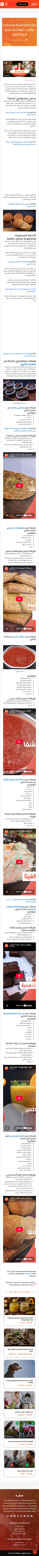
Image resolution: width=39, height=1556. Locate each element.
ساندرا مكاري (28, 364)
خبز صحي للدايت (18, 407)
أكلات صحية (21, 1282)
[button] (6, 4)
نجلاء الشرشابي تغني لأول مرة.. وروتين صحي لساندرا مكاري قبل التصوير (20, 429)
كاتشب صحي (19, 636)
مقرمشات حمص (17, 528)
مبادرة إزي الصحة (14, 1284)
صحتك (20, 40)
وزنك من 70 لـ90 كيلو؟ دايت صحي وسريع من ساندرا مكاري (19, 354)
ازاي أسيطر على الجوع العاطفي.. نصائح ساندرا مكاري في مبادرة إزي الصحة (21, 143)
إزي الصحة (13, 1282)
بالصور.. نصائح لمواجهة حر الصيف (25, 1471)
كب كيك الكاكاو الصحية (14, 1013)
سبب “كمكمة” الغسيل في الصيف (24, 1412)
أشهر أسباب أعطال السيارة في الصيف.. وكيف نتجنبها (20, 1441)
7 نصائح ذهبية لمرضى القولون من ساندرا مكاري (22, 205)
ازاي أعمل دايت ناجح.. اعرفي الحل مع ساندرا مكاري (21, 113)
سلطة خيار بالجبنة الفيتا (14, 779)
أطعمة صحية (30, 1282)
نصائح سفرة (15, 40)
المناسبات (30, 1354)
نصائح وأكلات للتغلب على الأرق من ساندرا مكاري (21, 262)
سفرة (30, 1273)
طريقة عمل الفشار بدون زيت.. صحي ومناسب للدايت (21, 900)
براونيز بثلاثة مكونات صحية (21, 908)
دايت (24, 40)
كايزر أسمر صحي (17, 1136)
